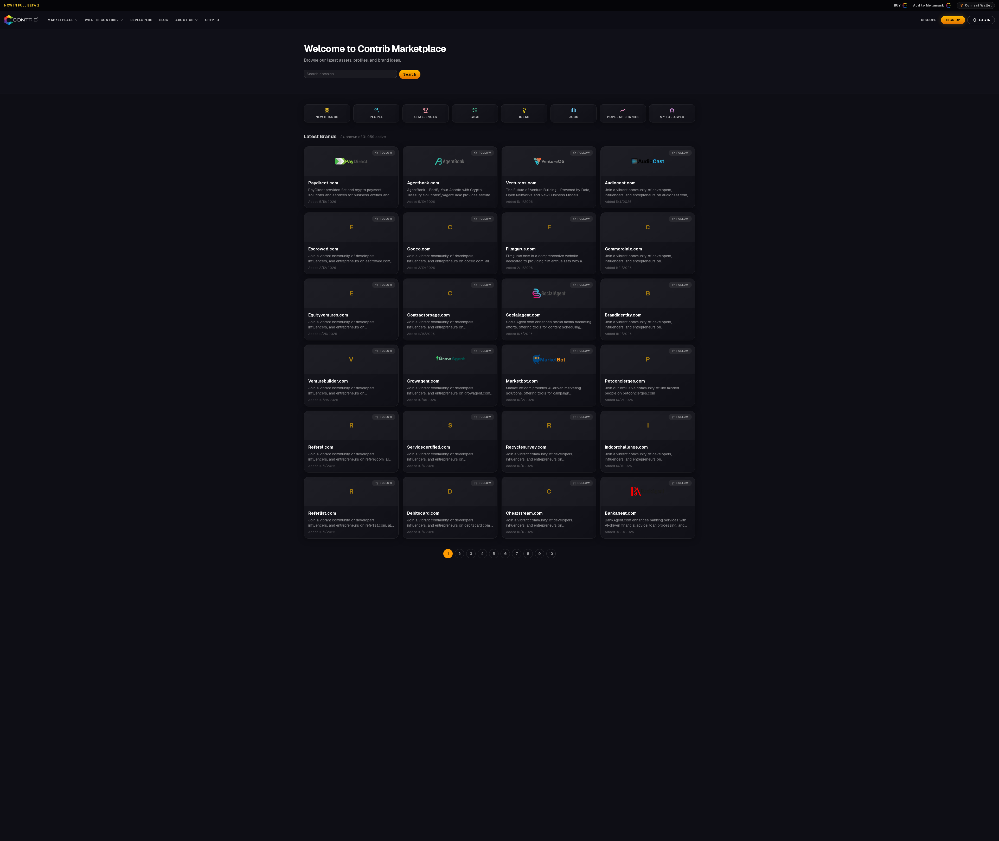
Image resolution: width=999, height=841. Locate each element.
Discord (929, 20)
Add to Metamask (928, 5)
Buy (897, 5)
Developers (141, 20)
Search (409, 74)
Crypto (212, 20)
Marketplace (60, 20)
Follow (386, 152)
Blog (164, 20)
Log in (984, 20)
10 (551, 553)
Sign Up (953, 20)
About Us (184, 20)
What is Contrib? (102, 20)
